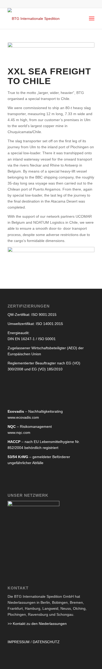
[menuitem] (91, 18)
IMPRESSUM (19, 642)
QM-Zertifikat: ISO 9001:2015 (32, 314)
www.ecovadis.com (23, 417)
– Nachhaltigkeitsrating (35, 411)
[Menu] (91, 18)
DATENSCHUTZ (46, 642)
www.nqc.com (19, 432)
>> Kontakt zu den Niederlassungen (37, 623)
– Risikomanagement (30, 426)
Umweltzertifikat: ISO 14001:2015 (35, 324)
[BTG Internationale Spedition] (42, 18)
